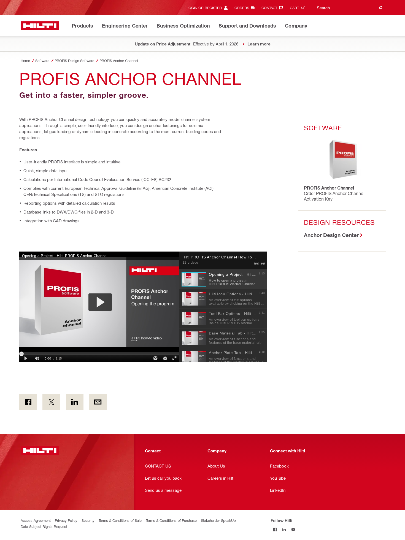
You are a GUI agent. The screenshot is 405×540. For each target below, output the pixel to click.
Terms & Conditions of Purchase (171, 520)
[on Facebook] (28, 402)
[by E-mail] (98, 402)
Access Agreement (36, 520)
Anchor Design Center (331, 235)
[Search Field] (380, 7)
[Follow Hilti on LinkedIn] (284, 529)
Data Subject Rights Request (44, 526)
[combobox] (348, 7)
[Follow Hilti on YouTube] (293, 529)
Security (88, 520)
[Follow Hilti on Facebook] (275, 529)
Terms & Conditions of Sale (120, 520)
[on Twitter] (51, 402)
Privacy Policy (66, 520)
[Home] (40, 25)
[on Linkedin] (74, 402)
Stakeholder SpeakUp (218, 520)
